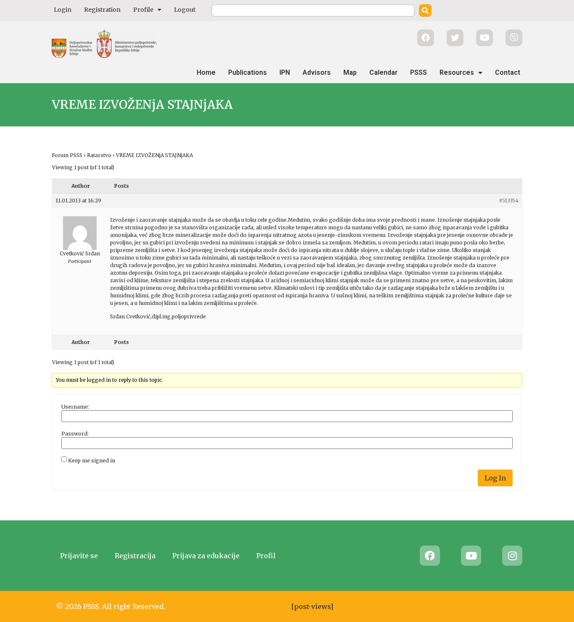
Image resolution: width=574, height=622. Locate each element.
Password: (75, 433)
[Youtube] (471, 556)
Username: (75, 406)
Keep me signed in (91, 460)
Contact (507, 72)
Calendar (383, 72)
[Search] (425, 10)
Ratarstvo (99, 155)
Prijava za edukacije (206, 555)
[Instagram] (512, 556)
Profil (266, 555)
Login (62, 9)
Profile (143, 9)
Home (206, 72)
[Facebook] (430, 556)
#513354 (509, 200)
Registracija (135, 555)
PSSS (418, 72)
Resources (457, 72)
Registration (102, 9)
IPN (284, 72)
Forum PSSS (67, 155)
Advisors (317, 72)
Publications (247, 72)
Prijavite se (79, 555)
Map (350, 72)
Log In (495, 478)
